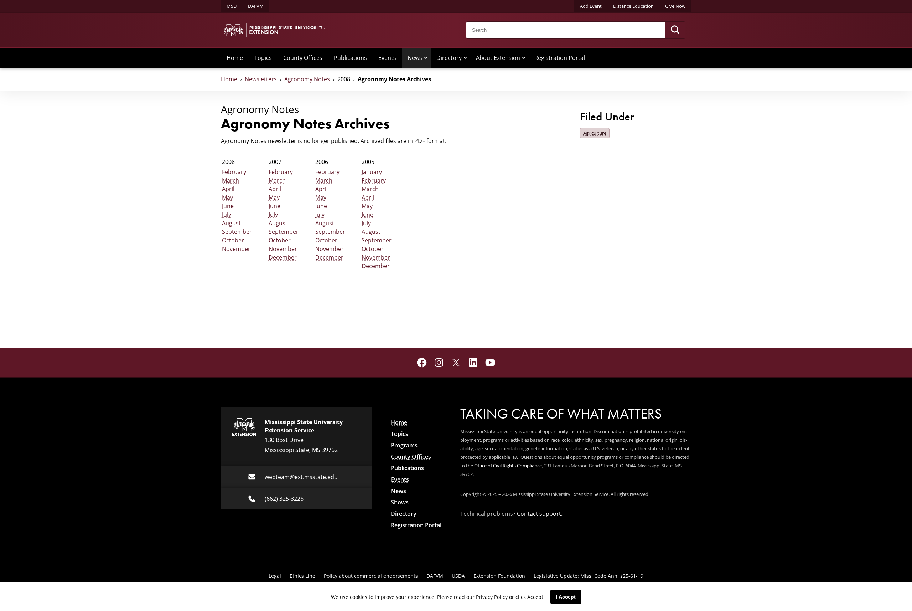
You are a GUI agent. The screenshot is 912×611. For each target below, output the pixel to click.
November (236, 248)
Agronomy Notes (307, 79)
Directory (449, 57)
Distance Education (633, 6)
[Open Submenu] (426, 58)
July (226, 214)
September (237, 231)
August (231, 223)
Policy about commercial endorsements (371, 576)
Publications (350, 57)
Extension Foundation (499, 576)
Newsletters (261, 79)
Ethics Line (302, 576)
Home (235, 57)
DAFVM (256, 6)
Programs (404, 445)
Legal (275, 576)
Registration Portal (559, 57)
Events (387, 57)
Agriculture (594, 133)
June (228, 206)
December (283, 257)
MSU (232, 6)
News (415, 57)
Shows (400, 502)
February (234, 171)
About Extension (498, 57)
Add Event (591, 6)
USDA (458, 576)
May (227, 197)
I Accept (566, 597)
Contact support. (540, 513)
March (230, 180)
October (233, 240)
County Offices (302, 57)
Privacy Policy (492, 597)
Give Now (675, 6)
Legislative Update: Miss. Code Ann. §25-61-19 (588, 576)
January (372, 171)
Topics (263, 57)
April (228, 188)
